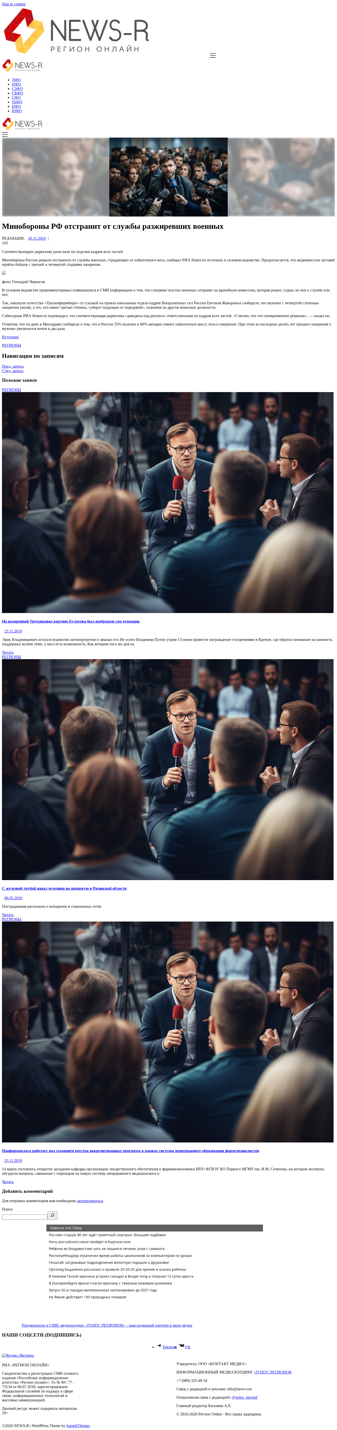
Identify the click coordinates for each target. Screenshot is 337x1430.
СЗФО (17, 89)
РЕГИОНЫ (11, 345)
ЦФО (16, 106)
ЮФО (17, 111)
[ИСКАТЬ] (52, 1216)
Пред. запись (13, 366)
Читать (8, 652)
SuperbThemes (78, 1426)
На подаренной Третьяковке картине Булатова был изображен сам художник (71, 621)
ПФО (16, 84)
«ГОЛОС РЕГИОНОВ (273, 1372)
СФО (16, 97)
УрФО (17, 102)
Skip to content (13, 4)
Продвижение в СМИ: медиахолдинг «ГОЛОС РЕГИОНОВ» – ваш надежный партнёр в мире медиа (107, 1325)
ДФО (16, 80)
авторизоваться (90, 1201)
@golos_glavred (244, 1397)
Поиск (7, 1209)
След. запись (12, 371)
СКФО (17, 93)
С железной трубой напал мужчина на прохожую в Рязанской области (64, 888)
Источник (10, 337)
